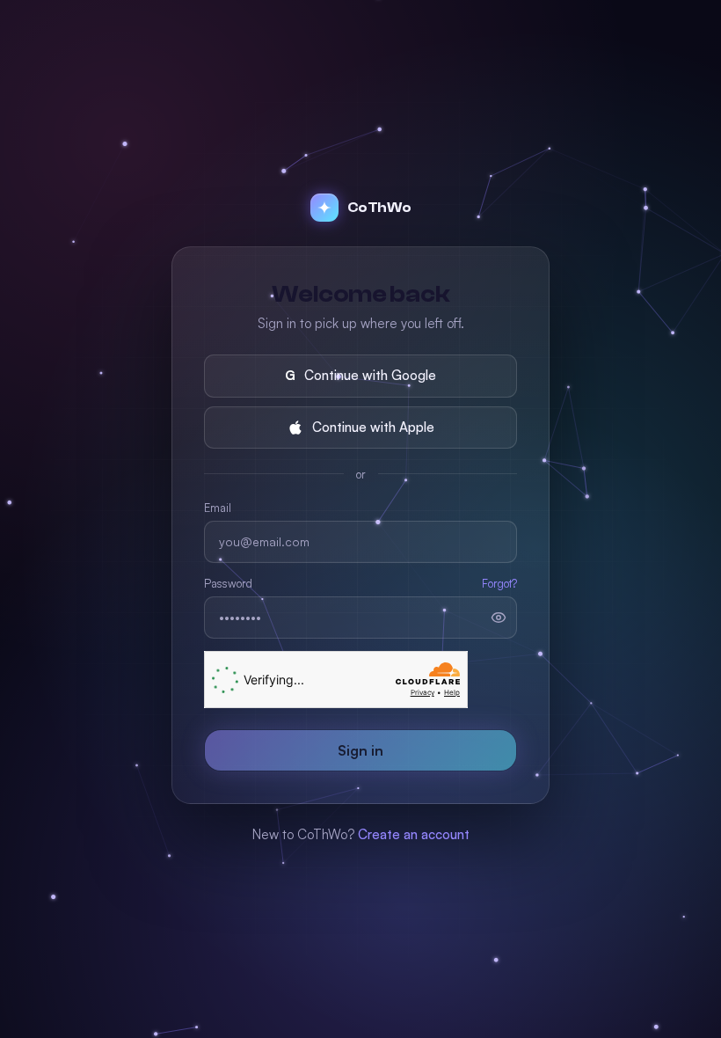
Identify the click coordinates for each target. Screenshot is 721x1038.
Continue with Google (360, 375)
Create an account (414, 834)
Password (228, 583)
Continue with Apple (373, 427)
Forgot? (499, 583)
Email (217, 508)
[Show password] (498, 617)
